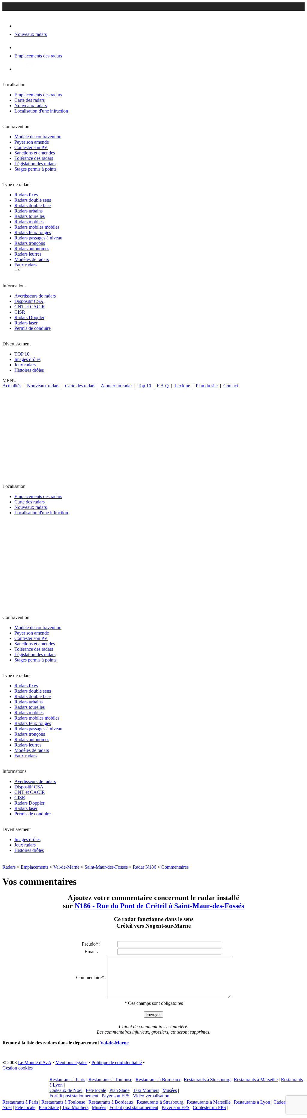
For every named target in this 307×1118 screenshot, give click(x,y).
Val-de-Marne (66, 867)
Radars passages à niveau (38, 237)
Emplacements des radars (38, 94)
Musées (169, 1090)
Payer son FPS (116, 1095)
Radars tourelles (29, 216)
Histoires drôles (29, 370)
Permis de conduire (32, 328)
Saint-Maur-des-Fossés (106, 867)
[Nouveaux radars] (19, 25)
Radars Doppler (29, 317)
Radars (9, 867)
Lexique (182, 385)
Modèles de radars (31, 259)
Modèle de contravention (37, 136)
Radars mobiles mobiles (36, 227)
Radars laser (25, 322)
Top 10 (144, 385)
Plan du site (207, 385)
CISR (19, 312)
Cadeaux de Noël (65, 1090)
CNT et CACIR (29, 306)
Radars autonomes (31, 248)
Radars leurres (27, 254)
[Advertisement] (153, 433)
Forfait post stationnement (73, 1095)
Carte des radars (29, 100)
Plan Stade (119, 1090)
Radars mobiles (28, 221)
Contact (230, 385)
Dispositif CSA (28, 301)
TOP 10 (21, 354)
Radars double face (32, 205)
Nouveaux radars (30, 105)
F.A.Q (163, 385)
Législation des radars (34, 163)
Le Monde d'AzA (34, 1062)
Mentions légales (71, 1062)
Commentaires (175, 867)
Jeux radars (25, 364)
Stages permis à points (35, 169)
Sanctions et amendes (34, 152)
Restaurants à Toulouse (110, 1079)
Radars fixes (26, 194)
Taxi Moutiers (146, 1090)
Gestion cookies (17, 1067)
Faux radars (25, 264)
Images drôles (27, 359)
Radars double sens (32, 200)
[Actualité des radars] (29, 69)
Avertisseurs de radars (35, 295)
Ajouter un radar (116, 385)
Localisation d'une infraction (41, 110)
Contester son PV (31, 147)
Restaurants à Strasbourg (207, 1079)
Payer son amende (31, 142)
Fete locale (96, 1090)
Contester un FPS (209, 1107)
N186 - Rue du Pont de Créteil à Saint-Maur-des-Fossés (159, 906)
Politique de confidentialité (116, 1062)
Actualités (11, 385)
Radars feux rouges (32, 232)
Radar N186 (144, 867)
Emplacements (34, 867)
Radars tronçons (29, 243)
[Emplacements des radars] (19, 47)
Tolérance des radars (33, 158)
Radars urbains (28, 210)
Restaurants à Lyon (252, 1102)
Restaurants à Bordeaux (158, 1079)
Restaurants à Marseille (256, 1079)
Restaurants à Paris (67, 1079)
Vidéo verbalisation (151, 1095)
